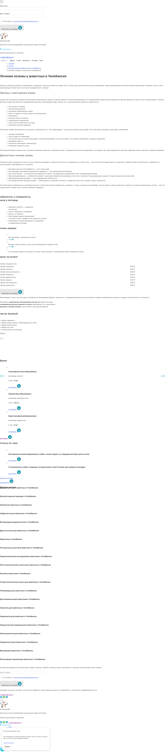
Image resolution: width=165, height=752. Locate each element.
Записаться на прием (10, 29)
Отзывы (35, 60)
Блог (41, 60)
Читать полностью (8, 742)
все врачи (4, 438)
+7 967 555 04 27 (6, 695)
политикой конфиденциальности (25, 21)
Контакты (26, 60)
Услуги (3, 60)
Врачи (12, 60)
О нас (19, 60)
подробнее (12, 387)
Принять (7, 746)
